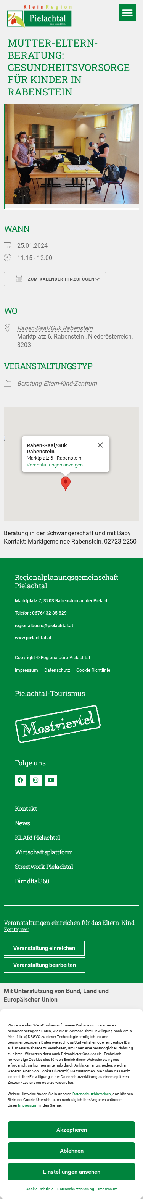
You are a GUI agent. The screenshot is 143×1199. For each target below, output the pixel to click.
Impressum (27, 1105)
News (22, 823)
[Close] (100, 445)
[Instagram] (36, 780)
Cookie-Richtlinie (39, 1189)
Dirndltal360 (32, 881)
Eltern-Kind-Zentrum (70, 383)
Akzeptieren (71, 1129)
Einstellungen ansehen (71, 1171)
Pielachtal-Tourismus (50, 693)
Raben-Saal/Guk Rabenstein (55, 328)
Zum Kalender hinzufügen (60, 279)
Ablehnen (72, 1150)
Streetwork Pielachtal (44, 866)
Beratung (29, 383)
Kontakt (26, 808)
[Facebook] (20, 780)
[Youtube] (51, 780)
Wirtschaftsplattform (44, 852)
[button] (127, 12)
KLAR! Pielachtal (37, 837)
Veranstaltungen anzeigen (54, 465)
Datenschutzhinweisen (91, 1094)
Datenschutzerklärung (75, 1189)
